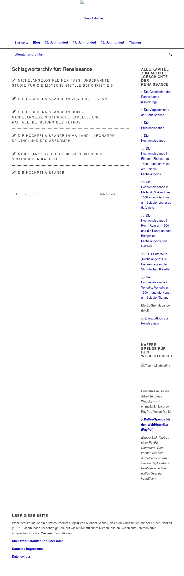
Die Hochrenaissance (41, 172)
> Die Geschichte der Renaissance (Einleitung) (156, 96)
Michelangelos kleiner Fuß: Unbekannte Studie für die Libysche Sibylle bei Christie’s (62, 83)
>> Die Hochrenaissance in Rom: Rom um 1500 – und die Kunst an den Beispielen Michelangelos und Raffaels (156, 230)
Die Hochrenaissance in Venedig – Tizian (62, 98)
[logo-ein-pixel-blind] (92, 18)
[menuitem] (21, 42)
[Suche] (169, 54)
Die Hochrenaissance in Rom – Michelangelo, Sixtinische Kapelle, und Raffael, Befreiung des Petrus (56, 117)
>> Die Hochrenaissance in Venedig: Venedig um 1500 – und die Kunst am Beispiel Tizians (156, 287)
